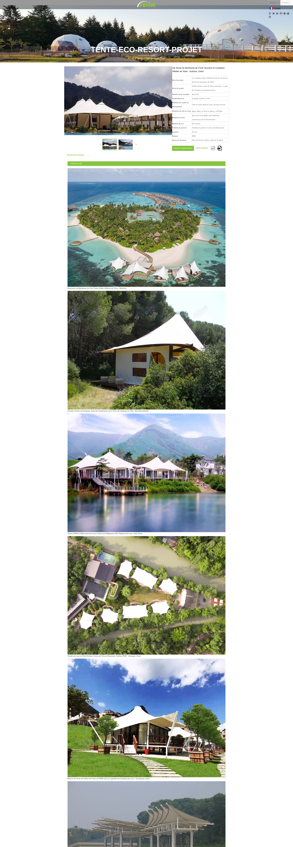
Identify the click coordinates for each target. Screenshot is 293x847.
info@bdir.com (286, 8)
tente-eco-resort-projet (155, 58)
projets (140, 58)
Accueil (131, 58)
